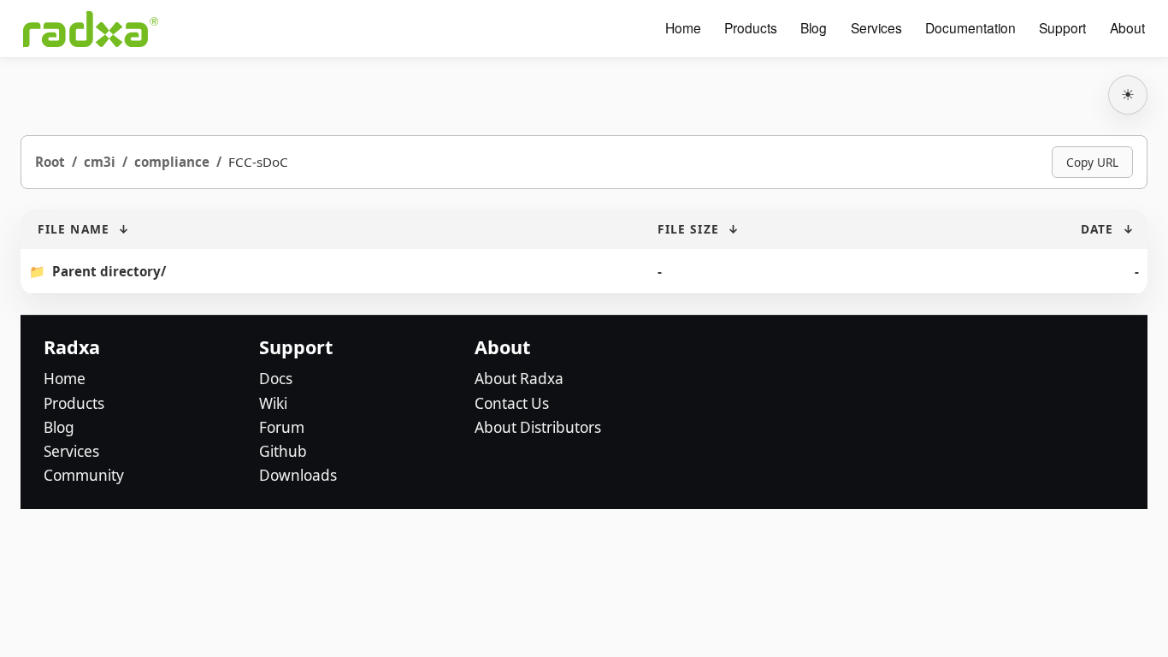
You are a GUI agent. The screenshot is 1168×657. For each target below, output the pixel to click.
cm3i (99, 161)
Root (50, 161)
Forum (281, 427)
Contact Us (512, 403)
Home (683, 28)
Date (1097, 229)
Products (750, 28)
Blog (813, 28)
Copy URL (1092, 162)
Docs (275, 378)
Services (876, 28)
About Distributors (538, 427)
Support (1062, 28)
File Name (73, 229)
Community (84, 475)
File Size (688, 229)
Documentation (970, 28)
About (1127, 28)
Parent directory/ (109, 271)
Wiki (273, 403)
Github (283, 451)
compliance (171, 161)
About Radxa (519, 378)
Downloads (298, 475)
